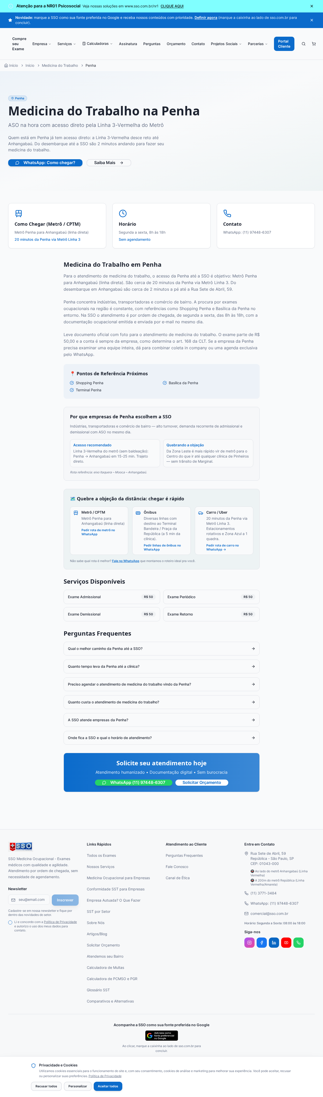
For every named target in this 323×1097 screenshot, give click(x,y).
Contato (198, 44)
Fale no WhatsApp (125, 561)
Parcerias (256, 44)
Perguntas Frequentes (184, 855)
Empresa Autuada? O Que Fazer (113, 900)
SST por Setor (98, 911)
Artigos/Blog (97, 934)
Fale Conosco (177, 867)
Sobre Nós (95, 923)
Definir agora (206, 18)
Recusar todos (46, 1086)
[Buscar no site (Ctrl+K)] (303, 44)
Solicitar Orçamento (202, 782)
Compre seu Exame (19, 44)
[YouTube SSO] (286, 943)
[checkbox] (10, 922)
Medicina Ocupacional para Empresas (118, 878)
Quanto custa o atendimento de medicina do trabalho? (113, 702)
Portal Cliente (284, 43)
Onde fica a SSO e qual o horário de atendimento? (110, 738)
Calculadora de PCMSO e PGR (112, 979)
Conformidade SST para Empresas (116, 889)
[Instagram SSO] (249, 943)
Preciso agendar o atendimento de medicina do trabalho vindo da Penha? (129, 684)
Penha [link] (91, 65)
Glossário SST (98, 990)
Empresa (39, 44)
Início (30, 65)
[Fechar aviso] (312, 6)
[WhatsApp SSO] (298, 943)
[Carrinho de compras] (314, 44)
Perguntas (152, 44)
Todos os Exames (101, 855)
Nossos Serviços (100, 867)
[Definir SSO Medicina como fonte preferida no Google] (161, 1036)
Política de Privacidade (60, 922)
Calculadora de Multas (105, 968)
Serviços (64, 44)
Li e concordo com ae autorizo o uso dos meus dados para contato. (45, 926)
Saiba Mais (104, 162)
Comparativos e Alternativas (110, 1001)
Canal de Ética (178, 878)
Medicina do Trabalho (60, 65)
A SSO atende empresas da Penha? (98, 720)
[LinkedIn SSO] (274, 943)
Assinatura (128, 44)
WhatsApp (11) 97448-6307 (137, 782)
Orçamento (176, 44)
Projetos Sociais (224, 44)
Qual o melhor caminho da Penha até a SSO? (105, 649)
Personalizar (77, 1086)
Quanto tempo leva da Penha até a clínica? (103, 666)
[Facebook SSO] (262, 943)
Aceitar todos (108, 1086)
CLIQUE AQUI (172, 6)
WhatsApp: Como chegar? (49, 162)
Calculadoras (98, 44)
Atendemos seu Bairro (105, 956)
